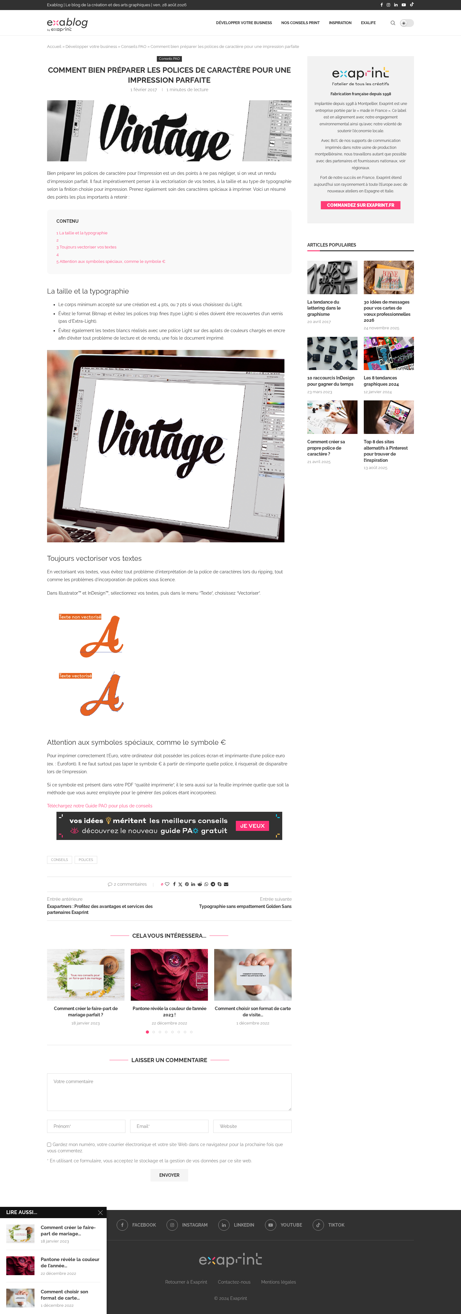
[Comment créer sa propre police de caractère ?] (332, 417)
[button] (55, 991)
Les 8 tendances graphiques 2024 (381, 381)
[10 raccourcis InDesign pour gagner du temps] (332, 353)
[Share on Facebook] (174, 884)
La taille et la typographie (82, 232)
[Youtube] (404, 5)
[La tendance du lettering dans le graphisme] (332, 277)
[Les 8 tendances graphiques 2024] (389, 353)
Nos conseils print (300, 23)
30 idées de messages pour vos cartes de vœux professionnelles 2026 (387, 311)
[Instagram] (388, 5)
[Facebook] (381, 5)
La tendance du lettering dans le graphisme (324, 308)
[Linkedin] (396, 5)
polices (86, 860)
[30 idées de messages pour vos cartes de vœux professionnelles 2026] (389, 277)
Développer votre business (244, 23)
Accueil (54, 46)
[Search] (393, 22)
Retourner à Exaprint (186, 1282)
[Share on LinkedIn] (193, 884)
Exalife (368, 23)
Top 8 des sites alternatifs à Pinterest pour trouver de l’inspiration (386, 451)
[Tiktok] (412, 5)
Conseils (59, 860)
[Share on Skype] (219, 884)
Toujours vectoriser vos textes (86, 246)
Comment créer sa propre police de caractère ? (326, 447)
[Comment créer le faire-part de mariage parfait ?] (86, 974)
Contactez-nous (234, 1282)
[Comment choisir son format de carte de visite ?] (253, 974)
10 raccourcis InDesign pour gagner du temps (330, 381)
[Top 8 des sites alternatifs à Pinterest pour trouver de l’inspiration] (389, 417)
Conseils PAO (133, 46)
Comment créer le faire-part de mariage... (68, 1231)
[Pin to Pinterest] (187, 884)
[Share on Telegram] (213, 884)
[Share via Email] (226, 884)
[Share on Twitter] (180, 884)
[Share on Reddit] (200, 884)
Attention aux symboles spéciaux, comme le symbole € (110, 261)
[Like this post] (167, 884)
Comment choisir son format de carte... (64, 1295)
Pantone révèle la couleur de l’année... (70, 1263)
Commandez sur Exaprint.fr (360, 205)
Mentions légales (278, 1282)
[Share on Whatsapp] (206, 884)
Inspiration (340, 23)
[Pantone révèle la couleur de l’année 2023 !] (169, 974)
